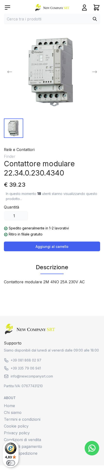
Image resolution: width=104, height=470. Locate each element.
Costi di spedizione (20, 453)
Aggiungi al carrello (52, 246)
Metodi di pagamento (23, 446)
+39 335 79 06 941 (26, 368)
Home (9, 405)
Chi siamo (13, 412)
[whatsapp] (92, 448)
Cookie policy (16, 426)
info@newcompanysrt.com (32, 376)
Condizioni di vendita (22, 439)
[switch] (10, 463)
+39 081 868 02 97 (26, 360)
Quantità (11, 207)
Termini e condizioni (22, 419)
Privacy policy (17, 432)
